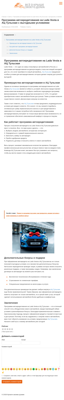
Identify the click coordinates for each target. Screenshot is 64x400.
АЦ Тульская (47, 72)
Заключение (13, 53)
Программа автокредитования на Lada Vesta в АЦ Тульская (28, 40)
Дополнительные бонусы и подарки (21, 50)
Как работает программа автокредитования (23, 46)
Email (24, 340)
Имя (3, 340)
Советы (28, 27)
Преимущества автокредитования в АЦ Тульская (25, 43)
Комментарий (7, 346)
